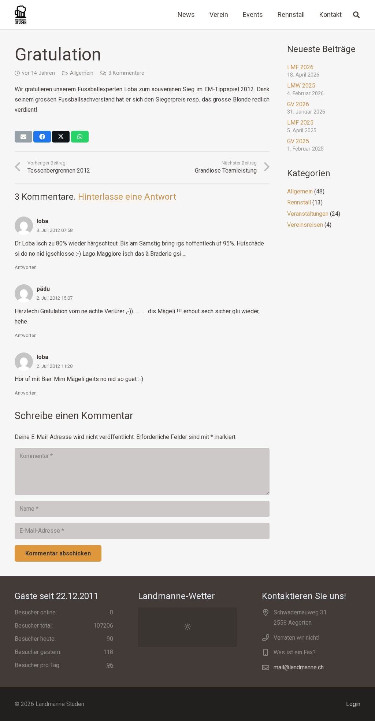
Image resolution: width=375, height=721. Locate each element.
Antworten (26, 267)
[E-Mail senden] (23, 137)
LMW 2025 (301, 85)
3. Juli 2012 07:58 (55, 230)
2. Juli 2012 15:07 (55, 298)
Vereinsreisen (305, 224)
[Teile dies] (42, 137)
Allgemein (81, 73)
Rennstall (299, 202)
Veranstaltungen (307, 213)
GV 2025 (298, 141)
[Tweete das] (61, 137)
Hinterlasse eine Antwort (127, 197)
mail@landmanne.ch (299, 667)
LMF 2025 (300, 122)
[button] (356, 15)
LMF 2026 (300, 67)
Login (353, 703)
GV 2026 (298, 104)
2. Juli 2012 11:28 (55, 366)
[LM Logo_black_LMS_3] (20, 14)
